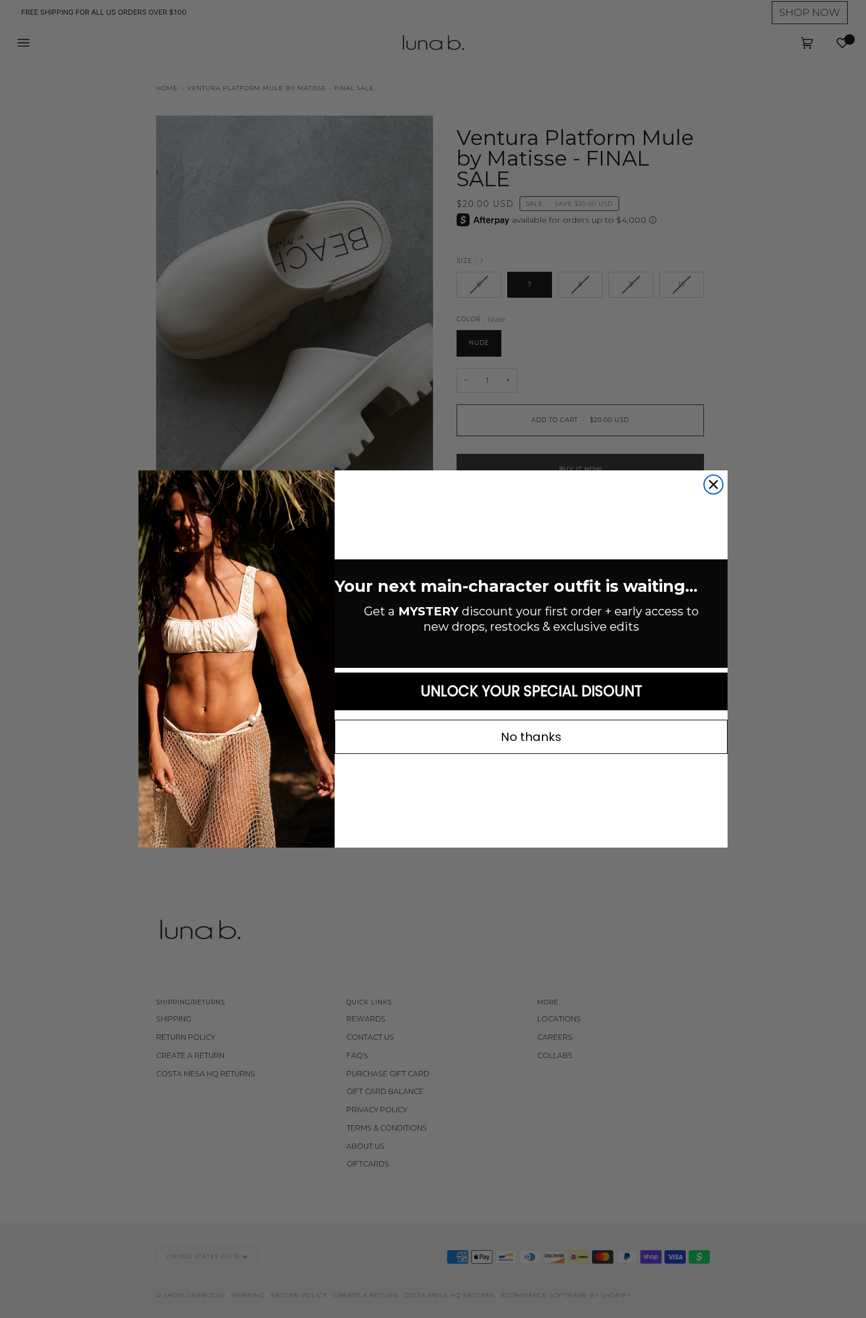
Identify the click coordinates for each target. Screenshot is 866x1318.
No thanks (531, 737)
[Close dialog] (713, 484)
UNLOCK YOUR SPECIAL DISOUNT (531, 691)
